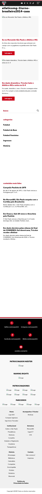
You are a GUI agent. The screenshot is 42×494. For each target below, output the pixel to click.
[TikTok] (33, 3)
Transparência (11, 447)
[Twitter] (27, 3)
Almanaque (11, 455)
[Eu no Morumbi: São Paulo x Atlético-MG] (20, 35)
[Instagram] (30, 3)
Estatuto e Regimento (11, 441)
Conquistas (11, 464)
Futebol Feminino (10, 135)
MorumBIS (30, 429)
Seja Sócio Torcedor (11, 421)
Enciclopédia (11, 467)
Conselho (11, 438)
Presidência (11, 432)
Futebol (6, 125)
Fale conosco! (30, 455)
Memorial (11, 476)
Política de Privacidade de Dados (21, 482)
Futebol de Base (10, 130)
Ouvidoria (11, 444)
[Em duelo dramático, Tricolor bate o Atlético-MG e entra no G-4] (20, 80)
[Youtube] (22, 3)
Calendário (11, 461)
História (6, 146)
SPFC (4, 4)
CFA (30, 435)
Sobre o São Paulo (11, 429)
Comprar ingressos (11, 418)
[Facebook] (24, 3)
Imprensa (31, 458)
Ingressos (7, 140)
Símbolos (11, 473)
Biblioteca (11, 458)
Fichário (11, 470)
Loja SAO (12, 415)
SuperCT (30, 432)
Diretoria (11, 435)
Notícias (30, 415)
